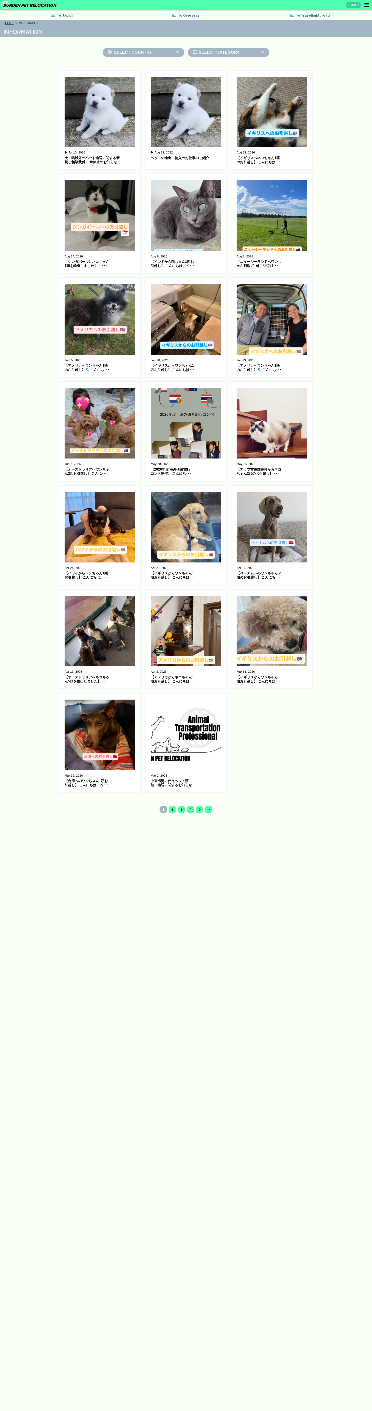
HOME (9, 23)
